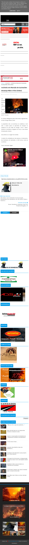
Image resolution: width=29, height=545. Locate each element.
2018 (18, 541)
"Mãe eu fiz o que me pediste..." (16, 425)
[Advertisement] (15, 57)
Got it (18, 10)
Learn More (12, 10)
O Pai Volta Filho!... (12, 441)
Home (2, 83)
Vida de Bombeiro (12, 541)
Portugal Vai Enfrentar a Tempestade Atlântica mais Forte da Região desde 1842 (17, 460)
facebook (5, 212)
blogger (14, 212)
